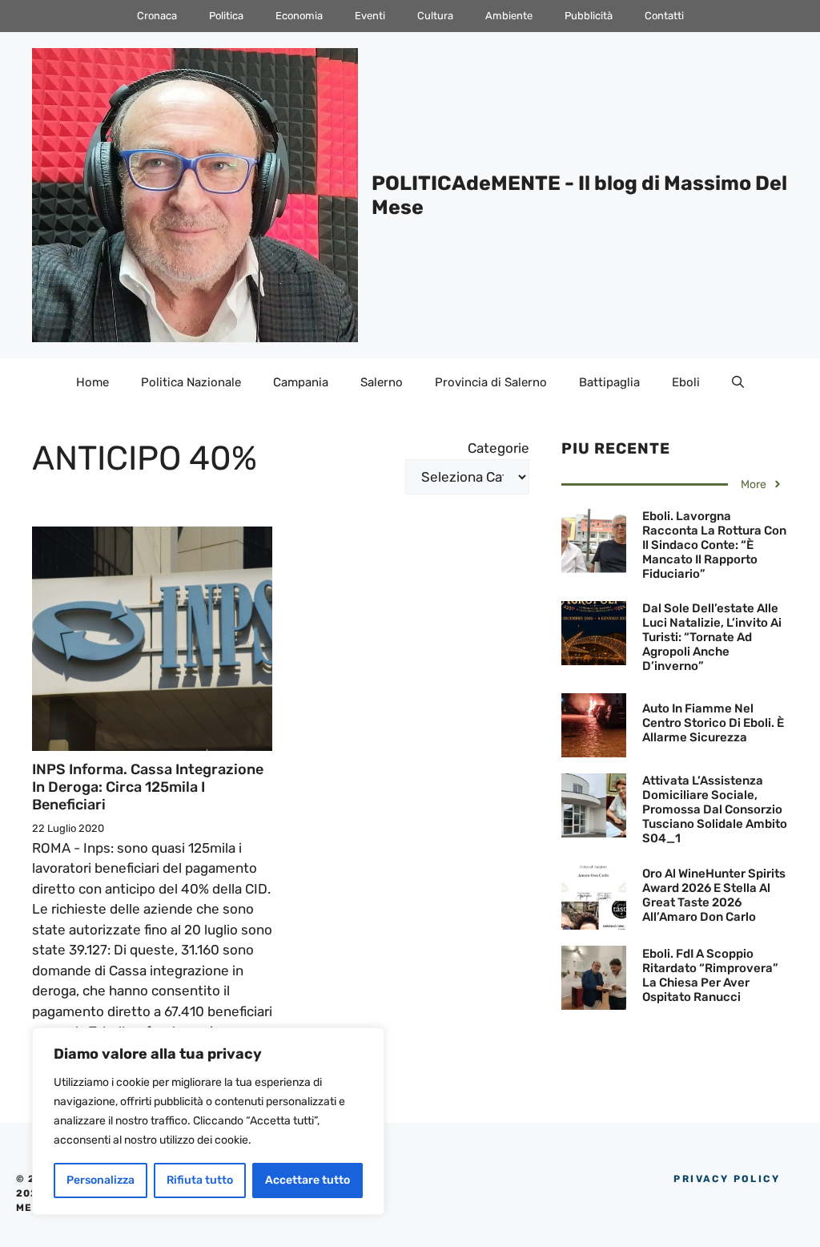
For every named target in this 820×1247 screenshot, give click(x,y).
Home (92, 382)
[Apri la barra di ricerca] (738, 382)
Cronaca (157, 16)
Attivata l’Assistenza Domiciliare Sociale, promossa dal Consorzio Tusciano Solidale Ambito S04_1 (714, 809)
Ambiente (509, 16)
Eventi (370, 16)
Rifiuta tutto (200, 1180)
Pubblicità (589, 16)
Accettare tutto (307, 1180)
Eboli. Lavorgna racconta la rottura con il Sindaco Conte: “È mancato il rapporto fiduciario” (714, 545)
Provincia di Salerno (491, 382)
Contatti (664, 16)
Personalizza (100, 1180)
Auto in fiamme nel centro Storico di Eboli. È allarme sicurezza (713, 723)
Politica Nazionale (191, 382)
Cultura (435, 16)
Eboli (686, 382)
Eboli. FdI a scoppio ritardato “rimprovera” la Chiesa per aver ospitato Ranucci (710, 975)
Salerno (381, 382)
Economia (299, 16)
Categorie (498, 448)
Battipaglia (609, 382)
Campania (300, 382)
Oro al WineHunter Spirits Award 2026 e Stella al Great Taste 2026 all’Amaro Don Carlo (714, 895)
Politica (226, 16)
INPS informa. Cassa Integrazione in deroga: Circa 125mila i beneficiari (147, 787)
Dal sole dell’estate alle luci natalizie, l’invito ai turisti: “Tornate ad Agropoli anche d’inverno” (712, 637)
